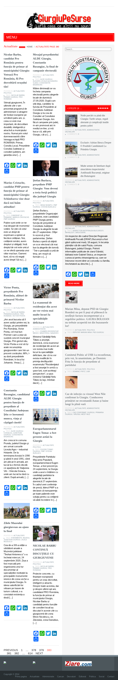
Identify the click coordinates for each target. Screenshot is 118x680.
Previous (11, 650)
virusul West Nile (81, 414)
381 (9, 653)
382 (16, 653)
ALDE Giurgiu (46, 79)
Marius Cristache (21, 217)
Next (39, 653)
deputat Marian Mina (82, 332)
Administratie (39, 329)
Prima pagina (21, 676)
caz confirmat (79, 412)
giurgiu (36, 451)
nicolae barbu (18, 95)
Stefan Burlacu (48, 207)
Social (101, 676)
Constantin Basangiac (41, 84)
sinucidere (80, 232)
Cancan (60, 676)
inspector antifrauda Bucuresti (88, 231)
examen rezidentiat (49, 331)
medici (36, 333)
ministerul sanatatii (49, 333)
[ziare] (36, 662)
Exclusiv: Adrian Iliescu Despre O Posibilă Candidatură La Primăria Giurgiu (96, 146)
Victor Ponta (18, 316)
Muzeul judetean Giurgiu (17, 539)
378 (33, 650)
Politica (7, 93)
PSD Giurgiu (98, 332)
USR (88, 371)
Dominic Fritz (79, 371)
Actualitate (19, 91)
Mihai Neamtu (46, 205)
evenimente (16, 538)
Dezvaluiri (70, 132)
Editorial (82, 676)
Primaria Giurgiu (11, 314)
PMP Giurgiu (9, 219)
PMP (43, 451)
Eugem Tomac (46, 449)
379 (41, 650)
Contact (110, 676)
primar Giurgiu (11, 97)
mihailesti (69, 232)
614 (30, 653)
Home (30, 47)
